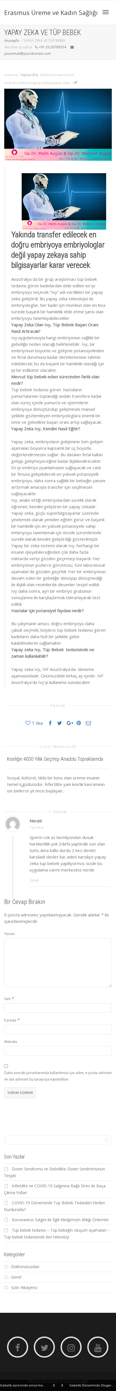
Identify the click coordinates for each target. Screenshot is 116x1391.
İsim (7, 998)
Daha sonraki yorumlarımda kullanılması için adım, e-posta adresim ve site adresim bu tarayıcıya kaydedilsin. (58, 1076)
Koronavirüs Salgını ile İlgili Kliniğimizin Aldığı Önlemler (60, 1219)
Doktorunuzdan (52, 75)
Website (10, 1041)
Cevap (34, 880)
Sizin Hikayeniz (24, 1287)
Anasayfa (11, 40)
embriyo (10, 83)
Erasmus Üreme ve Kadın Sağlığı (51, 12)
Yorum (9, 933)
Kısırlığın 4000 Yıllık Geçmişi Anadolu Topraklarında (55, 759)
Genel (69, 75)
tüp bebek (44, 83)
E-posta (10, 1020)
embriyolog (26, 83)
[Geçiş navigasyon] (105, 12)
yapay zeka (61, 83)
